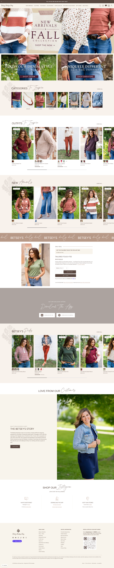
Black (18, 369)
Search (40, 549)
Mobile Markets (64, 533)
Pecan (59, 161)
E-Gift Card (41, 539)
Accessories (50, 5)
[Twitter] (26, 537)
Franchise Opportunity (65, 532)
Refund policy (94, 563)
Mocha (15, 369)
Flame (61, 161)
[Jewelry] (28, 100)
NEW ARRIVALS (29, 5)
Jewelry (28, 108)
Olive (36, 161)
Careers (62, 544)
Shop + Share (41, 533)
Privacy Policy (63, 548)
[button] (15, 145)
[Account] (111, 5)
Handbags (74, 108)
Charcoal (38, 161)
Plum (81, 161)
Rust (59, 221)
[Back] (1, 1)
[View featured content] (57, 26)
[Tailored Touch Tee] (35, 264)
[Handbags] (74, 100)
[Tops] (63, 100)
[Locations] (109, 5)
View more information (68, 282)
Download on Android (67, 315)
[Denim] (16, 100)
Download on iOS (48, 315)
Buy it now (65, 275)
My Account (41, 546)
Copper (13, 221)
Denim (16, 108)
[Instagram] (18, 537)
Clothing (36, 5)
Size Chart (63, 540)
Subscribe (41, 535)
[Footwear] (51, 100)
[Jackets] (97, 100)
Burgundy (13, 161)
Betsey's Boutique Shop (19, 563)
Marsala (84, 161)
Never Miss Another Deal (85, 282)
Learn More (15, 446)
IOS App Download (57, 504)
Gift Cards (78, 5)
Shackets (86, 108)
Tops (63, 108)
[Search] (100, 5)
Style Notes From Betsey (44, 542)
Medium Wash (36, 221)
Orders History (42, 548)
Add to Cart (70, 271)
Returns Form (63, 537)
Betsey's (22, 331)
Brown (104, 221)
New (22, 182)
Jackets (97, 108)
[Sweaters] (39, 100)
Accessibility (99, 563)
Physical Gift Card (42, 537)
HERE (29, 504)
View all (100, 89)
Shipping (62, 542)
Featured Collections (69, 5)
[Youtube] (15, 537)
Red (41, 369)
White (61, 369)
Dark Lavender (41, 161)
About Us (41, 540)
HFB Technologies (31, 563)
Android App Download (57, 506)
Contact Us (41, 544)
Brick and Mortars (64, 535)
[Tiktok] (20, 537)
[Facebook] (13, 537)
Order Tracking (42, 551)
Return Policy (63, 539)
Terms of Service (88, 563)
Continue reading (81, 264)
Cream (104, 369)
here (56, 558)
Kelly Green (64, 161)
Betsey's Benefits (42, 532)
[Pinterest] (23, 537)
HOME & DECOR (58, 5)
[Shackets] (86, 100)
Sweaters (39, 108)
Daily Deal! (85, 5)
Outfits (25, 123)
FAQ (62, 546)
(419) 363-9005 (28, 506)
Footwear (43, 5)
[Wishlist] (106, 5)
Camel (64, 369)
